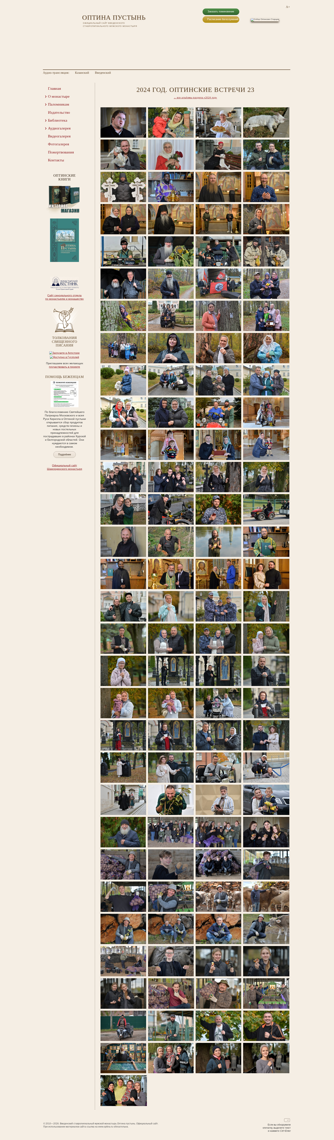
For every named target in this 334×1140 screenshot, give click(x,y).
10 (75, 264)
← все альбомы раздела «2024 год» (195, 97)
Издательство (59, 112)
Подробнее (64, 454)
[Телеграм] (99, 33)
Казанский (82, 72)
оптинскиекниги (64, 177)
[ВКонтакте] (84, 33)
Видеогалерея (59, 136)
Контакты (56, 160)
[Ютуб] (89, 33)
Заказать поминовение (221, 11)
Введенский (103, 72)
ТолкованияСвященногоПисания (64, 341)
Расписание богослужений (222, 19)
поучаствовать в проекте (64, 366)
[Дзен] (105, 33)
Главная (54, 88)
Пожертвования (61, 152)
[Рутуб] (94, 33)
